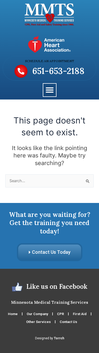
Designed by (49, 338)
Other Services (38, 322)
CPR (60, 314)
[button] (49, 90)
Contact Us (68, 322)
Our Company (37, 314)
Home (13, 314)
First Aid (80, 314)
